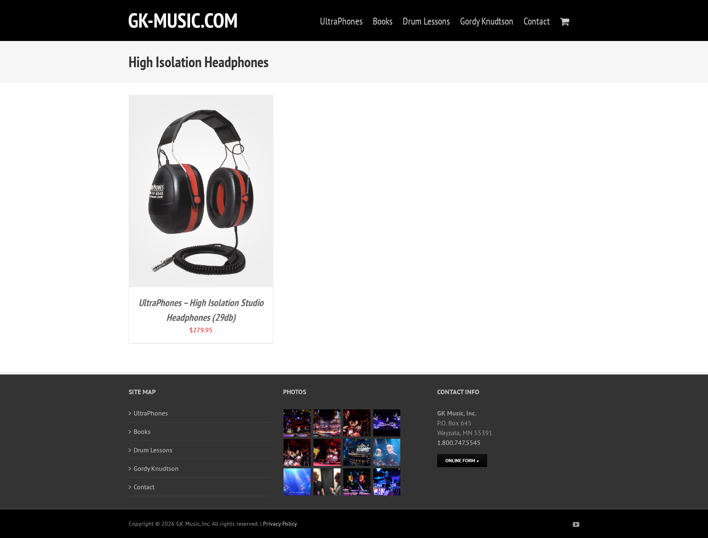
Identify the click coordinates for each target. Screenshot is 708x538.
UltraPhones (151, 413)
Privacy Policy (280, 523)
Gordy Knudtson (156, 468)
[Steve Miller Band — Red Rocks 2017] (297, 423)
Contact (144, 487)
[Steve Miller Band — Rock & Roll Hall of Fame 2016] (357, 452)
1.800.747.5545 (459, 442)
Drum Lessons (153, 450)
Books (142, 431)
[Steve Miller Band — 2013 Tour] (357, 482)
